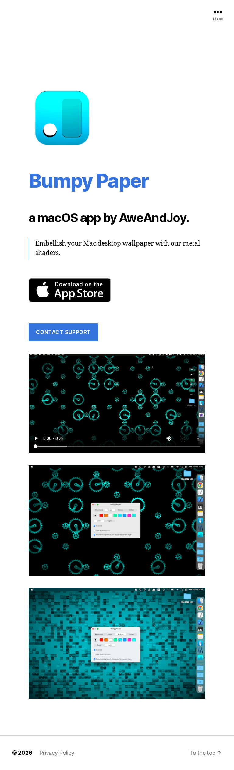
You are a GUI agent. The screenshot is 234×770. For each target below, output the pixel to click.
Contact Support (63, 332)
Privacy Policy (56, 753)
